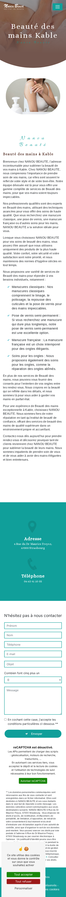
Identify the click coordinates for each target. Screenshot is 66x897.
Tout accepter (23, 874)
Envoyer (36, 733)
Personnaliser (23, 888)
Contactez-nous (26, 486)
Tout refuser (23, 881)
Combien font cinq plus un (21, 673)
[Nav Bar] (57, 6)
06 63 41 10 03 (33, 581)
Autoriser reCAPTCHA (33, 780)
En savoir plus (24, 475)
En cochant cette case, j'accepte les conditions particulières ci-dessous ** (33, 722)
